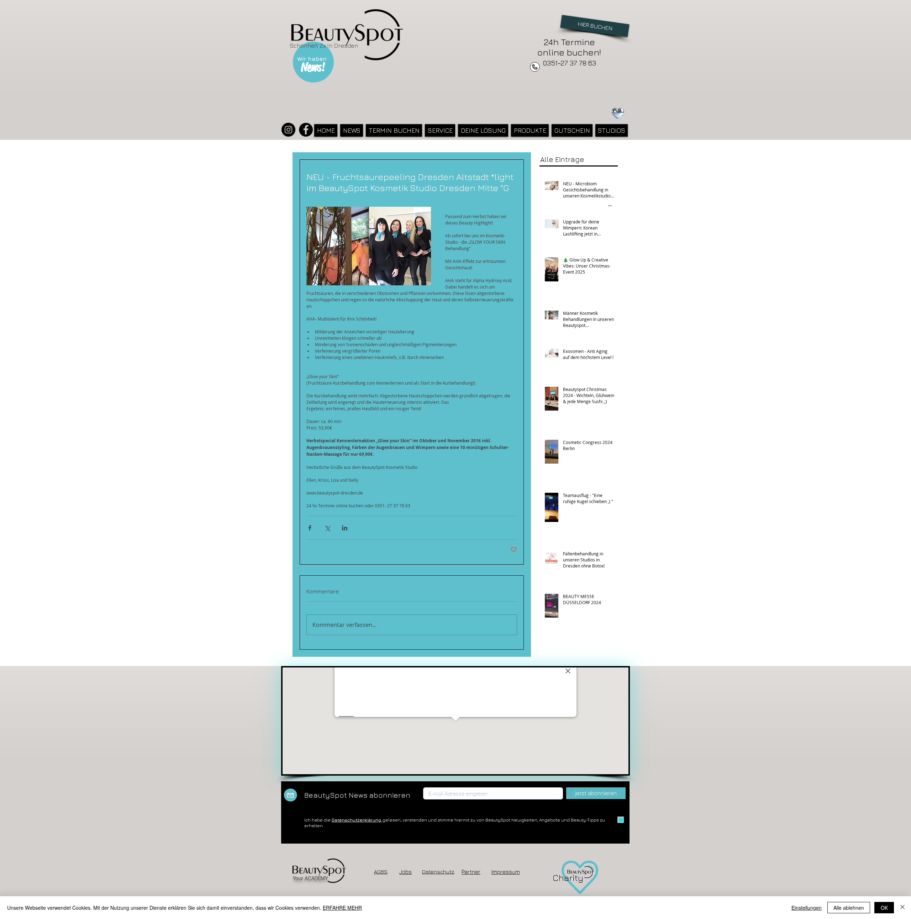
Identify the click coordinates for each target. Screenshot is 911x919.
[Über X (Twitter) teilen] (327, 527)
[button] (440, 130)
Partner (471, 871)
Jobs (405, 871)
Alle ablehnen (848, 907)
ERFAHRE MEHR (342, 907)
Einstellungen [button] (806, 907)
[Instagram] (288, 130)
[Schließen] (902, 907)
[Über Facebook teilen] (309, 527)
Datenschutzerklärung (357, 820)
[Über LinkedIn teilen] (344, 527)
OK (884, 907)
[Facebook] (306, 130)
